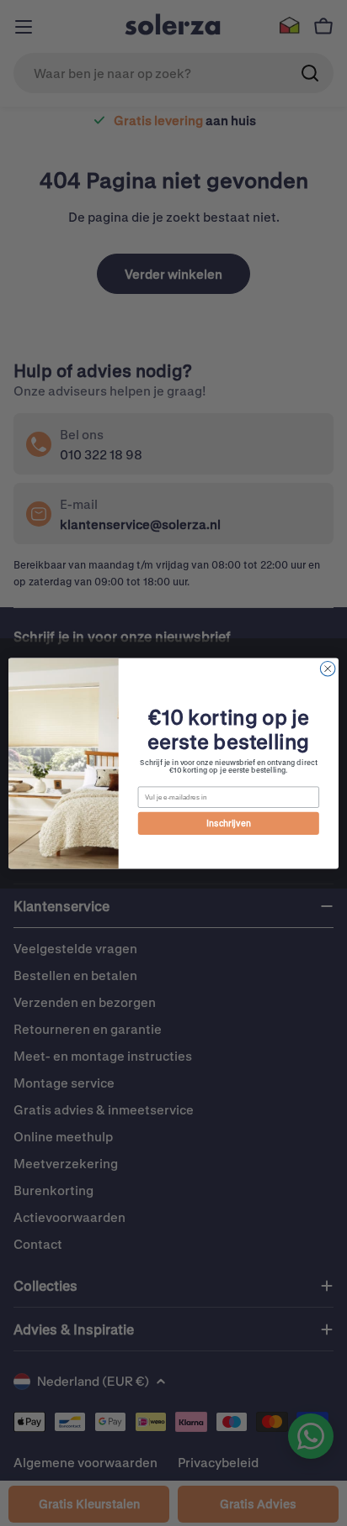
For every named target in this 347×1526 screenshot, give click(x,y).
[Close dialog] (327, 668)
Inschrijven (228, 823)
